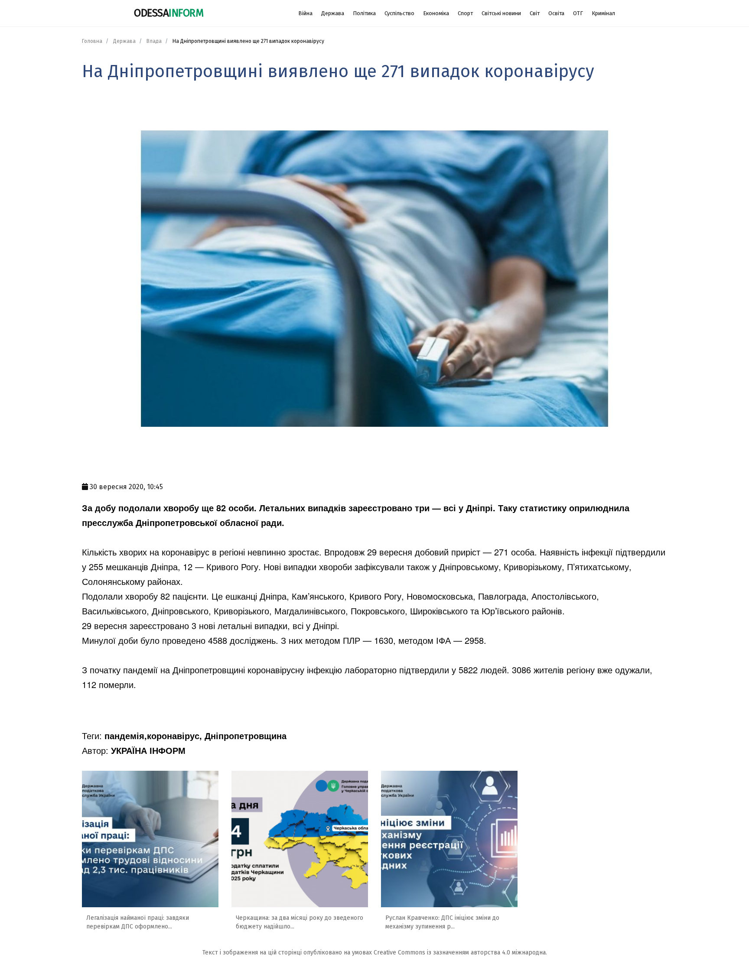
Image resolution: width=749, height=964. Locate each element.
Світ (535, 13)
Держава (332, 13)
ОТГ (578, 13)
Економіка (436, 13)
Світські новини (501, 13)
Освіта (556, 13)
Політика (364, 13)
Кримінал (603, 13)
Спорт (465, 13)
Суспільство (399, 13)
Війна (305, 13)
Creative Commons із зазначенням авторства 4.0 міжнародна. (460, 952)
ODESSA (168, 13)
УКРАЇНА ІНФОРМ (148, 750)
